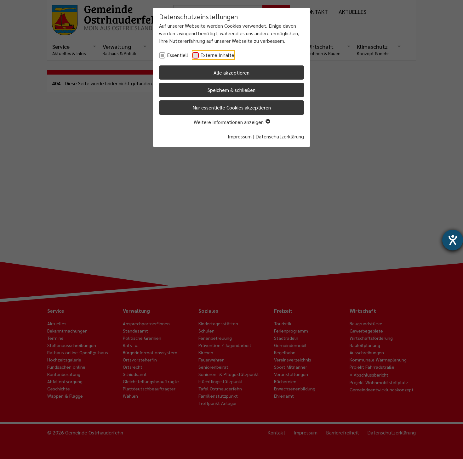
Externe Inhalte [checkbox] (217, 55)
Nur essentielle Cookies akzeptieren (231, 107)
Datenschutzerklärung (279, 136)
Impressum (240, 136)
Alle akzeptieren (231, 72)
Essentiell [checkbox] (177, 55)
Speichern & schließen (231, 90)
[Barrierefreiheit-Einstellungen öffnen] (452, 240)
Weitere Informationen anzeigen (229, 122)
